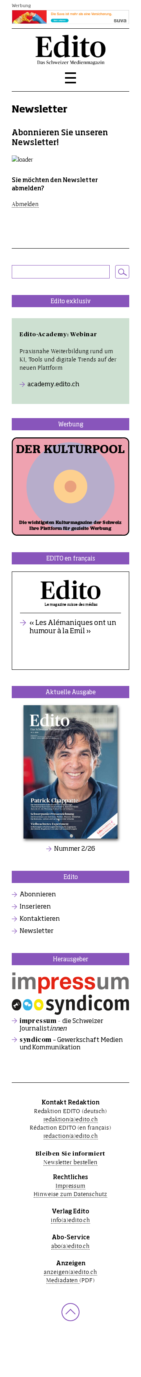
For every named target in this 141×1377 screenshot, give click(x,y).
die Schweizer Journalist (61, 1025)
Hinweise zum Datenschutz (70, 1194)
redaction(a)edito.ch (70, 1135)
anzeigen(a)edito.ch (70, 1271)
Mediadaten (63, 1280)
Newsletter (37, 931)
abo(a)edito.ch (70, 1245)
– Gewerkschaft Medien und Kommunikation (71, 1044)
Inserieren (35, 907)
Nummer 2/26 (74, 849)
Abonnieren (38, 895)
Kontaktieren (40, 919)
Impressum (70, 1185)
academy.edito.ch (53, 385)
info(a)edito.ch (70, 1220)
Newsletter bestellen (70, 1162)
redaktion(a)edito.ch (70, 1119)
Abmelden (25, 204)
